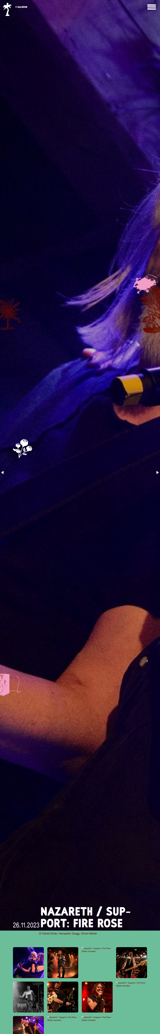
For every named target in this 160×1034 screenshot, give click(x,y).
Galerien (22, 7)
